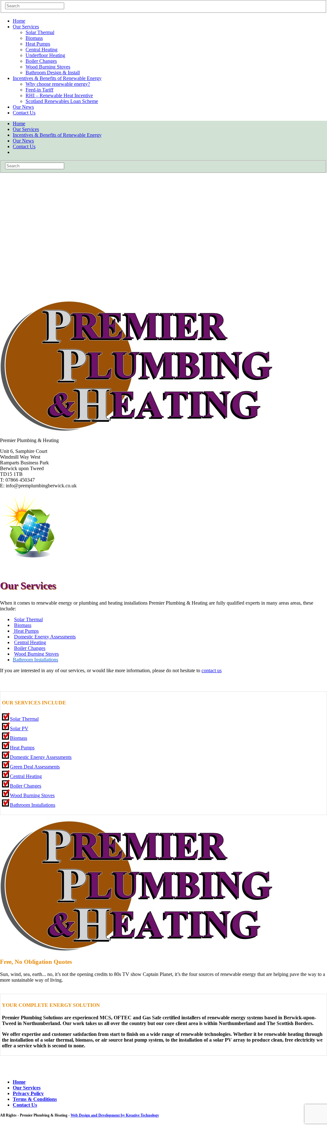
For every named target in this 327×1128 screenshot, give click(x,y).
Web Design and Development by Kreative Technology (115, 1115)
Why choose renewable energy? (58, 84)
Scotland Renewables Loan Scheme (62, 101)
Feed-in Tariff (39, 89)
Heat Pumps (38, 44)
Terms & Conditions (35, 1099)
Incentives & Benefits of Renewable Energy (57, 78)
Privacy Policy (28, 1093)
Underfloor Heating (45, 55)
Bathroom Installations (32, 805)
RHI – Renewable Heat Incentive (59, 95)
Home (19, 21)
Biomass (34, 38)
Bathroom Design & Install (53, 72)
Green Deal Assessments (35, 766)
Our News (23, 107)
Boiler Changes (41, 61)
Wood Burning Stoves (48, 66)
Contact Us (24, 112)
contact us (212, 670)
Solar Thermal (40, 32)
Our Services (26, 26)
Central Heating (41, 49)
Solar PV (19, 728)
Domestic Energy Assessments (45, 636)
